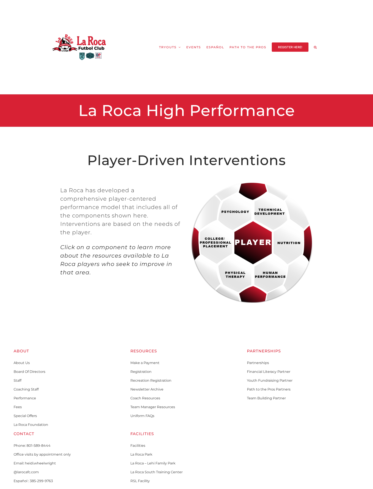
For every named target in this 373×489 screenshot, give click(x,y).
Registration (141, 372)
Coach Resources (145, 398)
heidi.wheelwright (40, 463)
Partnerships (258, 363)
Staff (17, 380)
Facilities (137, 446)
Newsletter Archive (146, 389)
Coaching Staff (26, 389)
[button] (315, 47)
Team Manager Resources (152, 407)
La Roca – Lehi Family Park (152, 463)
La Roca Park (141, 454)
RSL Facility (140, 481)
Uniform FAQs (142, 416)
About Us (22, 363)
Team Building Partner (266, 398)
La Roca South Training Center (156, 472)
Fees (18, 407)
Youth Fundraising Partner (269, 380)
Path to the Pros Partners (269, 389)
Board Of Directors (29, 372)
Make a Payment (145, 363)
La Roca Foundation (31, 425)
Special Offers (25, 416)
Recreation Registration (150, 380)
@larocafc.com (26, 472)
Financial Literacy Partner (268, 372)
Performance (25, 398)
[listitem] (270, 211)
